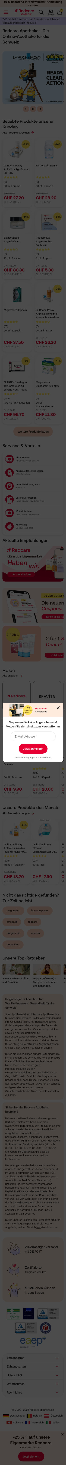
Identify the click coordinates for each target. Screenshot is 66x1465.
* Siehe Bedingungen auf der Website (33, 757)
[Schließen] (58, 708)
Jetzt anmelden (33, 748)
